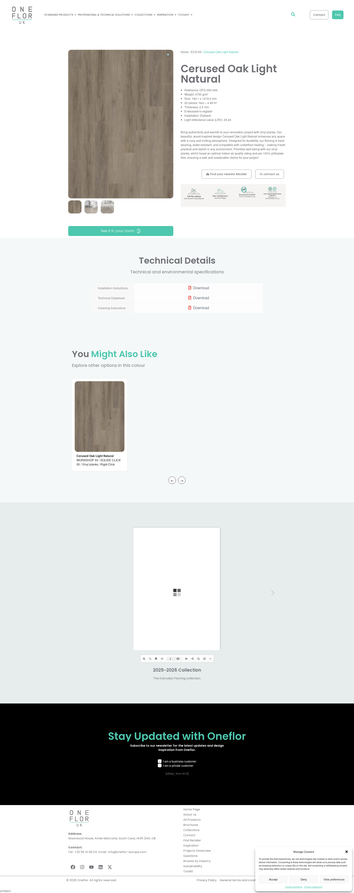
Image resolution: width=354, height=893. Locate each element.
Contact (189, 835)
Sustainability (192, 866)
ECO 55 (196, 52)
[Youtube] (91, 867)
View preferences (334, 879)
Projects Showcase (197, 851)
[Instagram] (82, 867)
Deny (304, 879)
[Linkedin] (100, 867)
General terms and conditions (242, 880)
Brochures (190, 825)
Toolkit (188, 871)
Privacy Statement (313, 886)
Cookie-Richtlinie (293, 886)
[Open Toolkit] (191, 15)
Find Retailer (192, 840)
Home (185, 52)
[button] (346, 852)
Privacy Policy (207, 880)
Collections (191, 830)
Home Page (191, 809)
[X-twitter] (109, 867)
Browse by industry (197, 861)
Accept (273, 879)
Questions (190, 856)
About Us (189, 814)
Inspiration (191, 845)
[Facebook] (72, 867)
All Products (192, 820)
